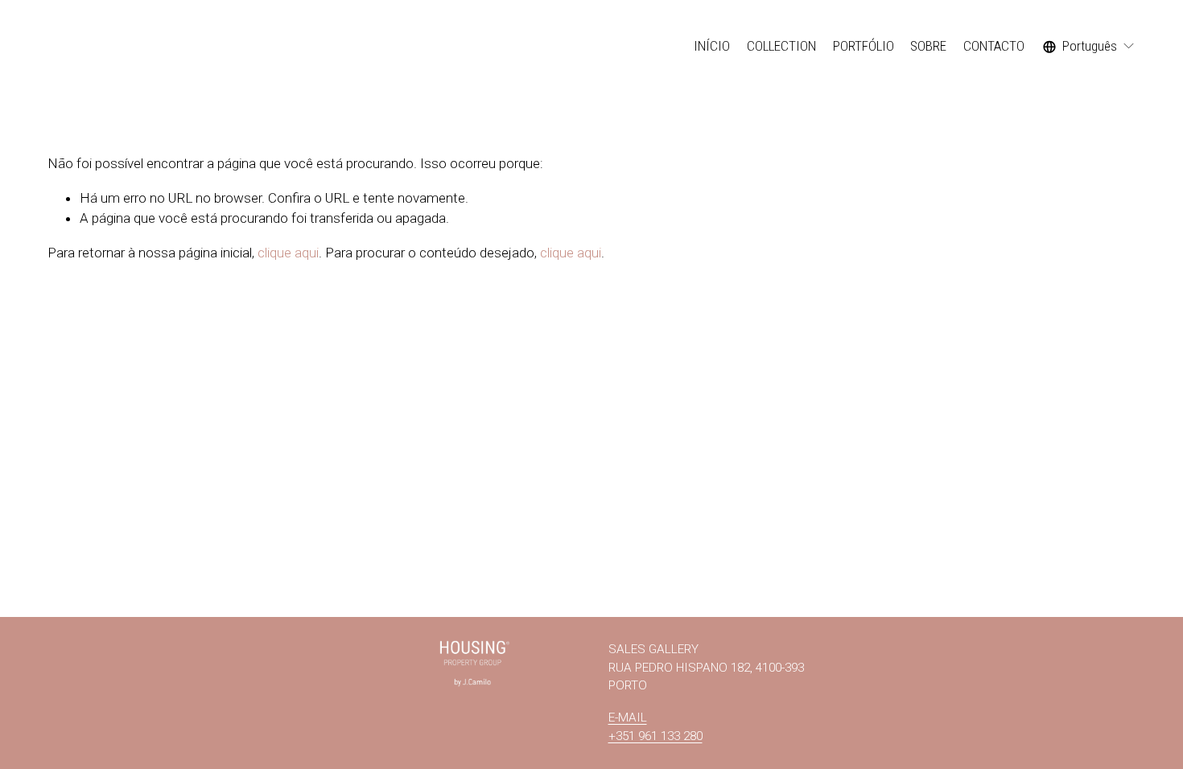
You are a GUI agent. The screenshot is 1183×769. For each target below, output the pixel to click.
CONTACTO (993, 46)
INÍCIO (712, 46)
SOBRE (928, 46)
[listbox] (1089, 46)
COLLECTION (781, 46)
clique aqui (288, 253)
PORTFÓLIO (863, 46)
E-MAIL (627, 717)
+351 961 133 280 (655, 736)
